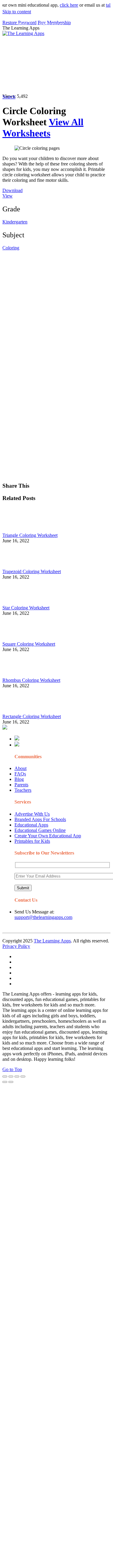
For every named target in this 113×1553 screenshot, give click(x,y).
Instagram (46, 71)
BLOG (72, 37)
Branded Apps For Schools (40, 819)
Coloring (10, 247)
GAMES (83, 25)
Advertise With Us (32, 814)
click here (63, 5)
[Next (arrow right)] (10, 1082)
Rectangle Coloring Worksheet (31, 716)
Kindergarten (14, 221)
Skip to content (16, 11)
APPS (22, 25)
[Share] (10, 1076)
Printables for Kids (32, 841)
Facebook (25, 83)
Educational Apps (31, 824)
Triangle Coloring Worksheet (30, 535)
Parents (21, 784)
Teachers (22, 790)
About (20, 768)
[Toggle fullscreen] (16, 1076)
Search (45, 83)
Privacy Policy (16, 946)
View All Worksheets (42, 128)
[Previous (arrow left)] (4, 1082)
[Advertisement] (56, 307)
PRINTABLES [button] (51, 25)
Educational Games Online (40, 830)
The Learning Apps (52, 940)
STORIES (26, 37)
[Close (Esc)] (4, 1076)
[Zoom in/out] (22, 1076)
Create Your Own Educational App (47, 835)
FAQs (20, 773)
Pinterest (24, 71)
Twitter (87, 71)
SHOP (94, 37)
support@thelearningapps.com (43, 917)
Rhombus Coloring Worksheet (31, 680)
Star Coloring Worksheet (25, 607)
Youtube (68, 71)
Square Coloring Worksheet (28, 644)
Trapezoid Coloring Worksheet (31, 571)
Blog (19, 779)
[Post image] (19, 529)
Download (12, 190)
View (7, 195)
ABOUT (48, 37)
